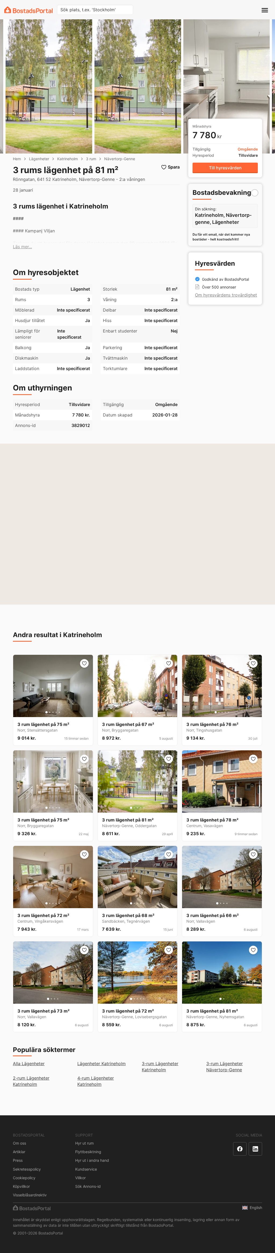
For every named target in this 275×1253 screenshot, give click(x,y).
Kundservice (86, 1169)
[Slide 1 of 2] (220, 998)
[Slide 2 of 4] (220, 903)
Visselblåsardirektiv (30, 1195)
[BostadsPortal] (28, 9)
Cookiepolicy (24, 1177)
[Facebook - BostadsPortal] (240, 1149)
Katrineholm (67, 158)
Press (18, 1160)
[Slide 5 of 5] (59, 712)
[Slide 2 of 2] (223, 998)
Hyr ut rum (84, 1143)
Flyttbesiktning (88, 1151)
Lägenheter (39, 158)
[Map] (137, 524)
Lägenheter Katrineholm (101, 1063)
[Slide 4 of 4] (227, 903)
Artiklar (19, 1151)
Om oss (19, 1143)
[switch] (254, 192)
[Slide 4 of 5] (56, 712)
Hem (17, 158)
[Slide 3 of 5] (53, 712)
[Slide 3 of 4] (223, 903)
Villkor (80, 1177)
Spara (174, 167)
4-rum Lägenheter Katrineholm (95, 1081)
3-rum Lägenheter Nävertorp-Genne (224, 1066)
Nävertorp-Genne (119, 158)
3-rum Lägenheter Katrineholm (160, 1066)
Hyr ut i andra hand (92, 1160)
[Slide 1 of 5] (46, 712)
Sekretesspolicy (27, 1169)
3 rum (91, 158)
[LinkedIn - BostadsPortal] (255, 1149)
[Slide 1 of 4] (217, 903)
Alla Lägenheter (29, 1063)
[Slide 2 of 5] (49, 712)
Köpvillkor (21, 1186)
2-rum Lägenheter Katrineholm (31, 1081)
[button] (22, 247)
